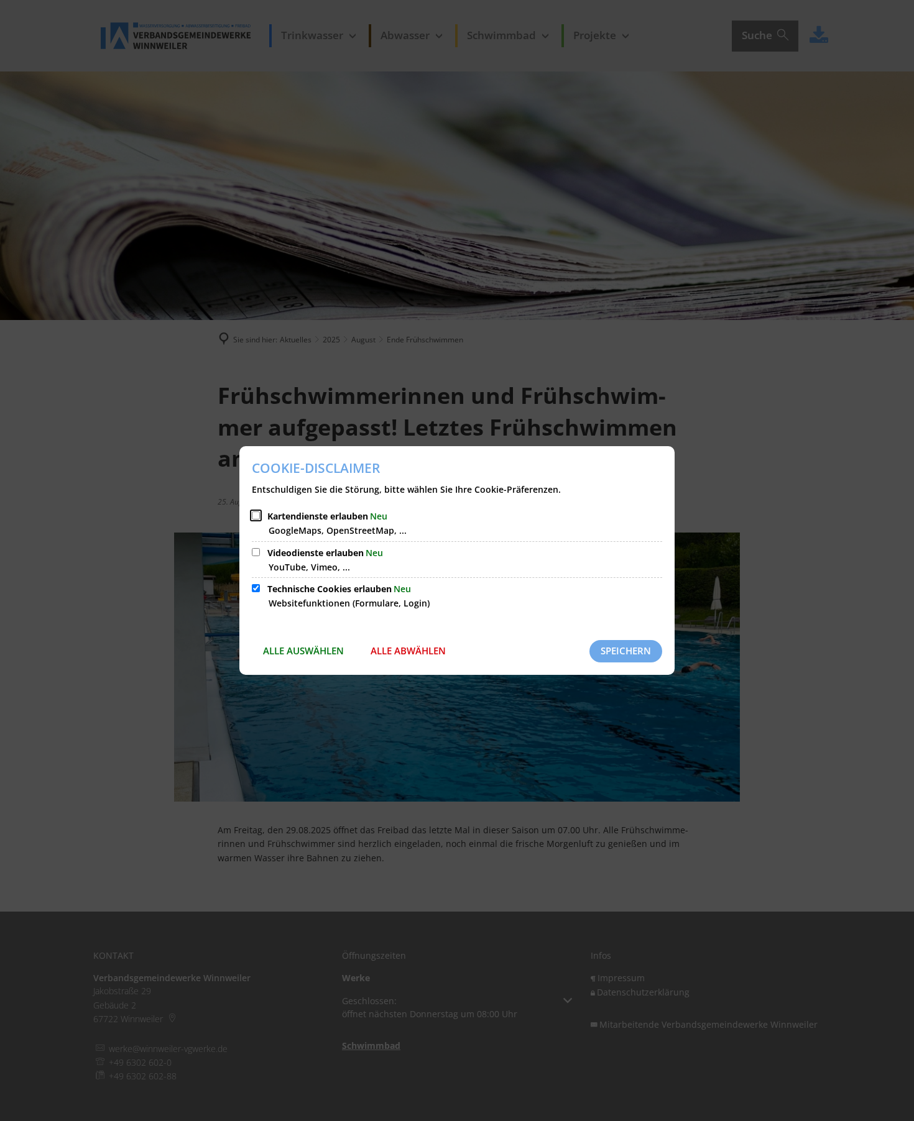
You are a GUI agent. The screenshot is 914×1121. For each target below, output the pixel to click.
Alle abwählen (408, 650)
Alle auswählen (303, 650)
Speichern (626, 650)
